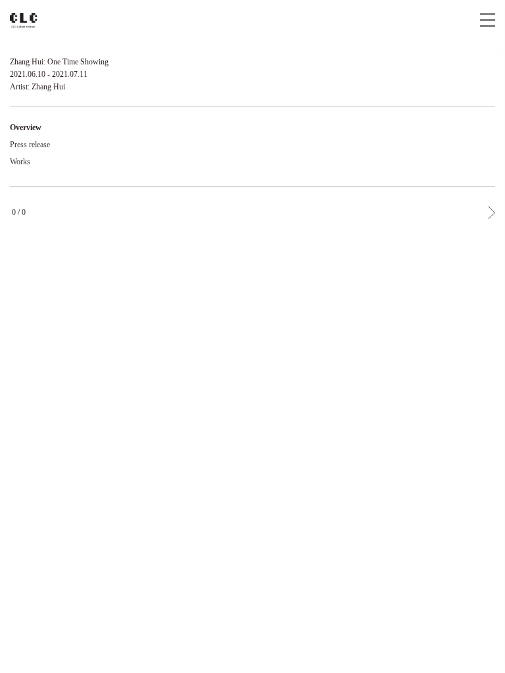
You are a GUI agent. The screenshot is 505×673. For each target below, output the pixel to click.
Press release (30, 144)
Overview (25, 127)
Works (20, 161)
